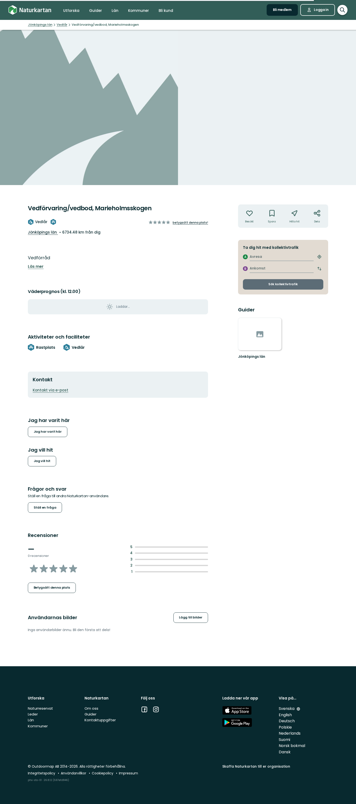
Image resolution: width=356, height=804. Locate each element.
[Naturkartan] (29, 10)
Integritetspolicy (42, 773)
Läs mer (36, 266)
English (285, 715)
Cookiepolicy (103, 773)
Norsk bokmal (292, 745)
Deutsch (287, 721)
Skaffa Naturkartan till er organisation (256, 766)
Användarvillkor (74, 773)
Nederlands (290, 733)
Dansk (285, 752)
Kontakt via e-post (50, 390)
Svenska (287, 708)
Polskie (285, 727)
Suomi (284, 739)
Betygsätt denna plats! (190, 222)
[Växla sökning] (342, 10)
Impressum (128, 773)
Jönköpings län (43, 232)
